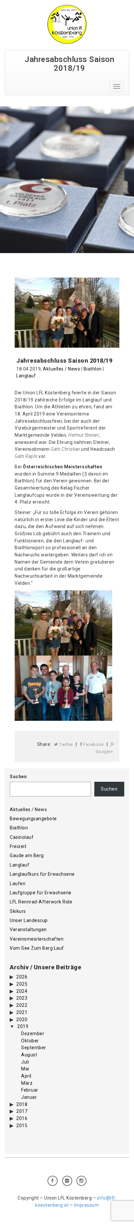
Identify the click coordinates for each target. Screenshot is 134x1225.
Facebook (93, 744)
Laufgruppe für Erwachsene (41, 892)
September (33, 1047)
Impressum (86, 1205)
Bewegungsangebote (33, 818)
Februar (29, 1090)
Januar (29, 1097)
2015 (21, 1125)
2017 (21, 1111)
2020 (21, 1019)
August (29, 1054)
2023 (21, 998)
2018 (21, 1104)
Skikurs (18, 911)
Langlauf (26, 375)
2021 (21, 1012)
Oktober (30, 1040)
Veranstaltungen (28, 929)
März (27, 1083)
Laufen (17, 883)
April (26, 1076)
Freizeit (18, 846)
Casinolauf (22, 837)
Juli (25, 1062)
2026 (21, 976)
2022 (21, 1005)
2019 (22, 1026)
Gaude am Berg (27, 855)
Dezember (32, 1033)
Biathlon (93, 368)
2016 (21, 1118)
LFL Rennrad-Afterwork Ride (41, 901)
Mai (25, 1068)
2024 (21, 991)
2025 (21, 984)
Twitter (65, 744)
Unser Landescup (29, 920)
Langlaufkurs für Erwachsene (42, 874)
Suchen (18, 776)
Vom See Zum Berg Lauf (37, 948)
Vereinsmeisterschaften (36, 939)
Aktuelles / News (61, 368)
